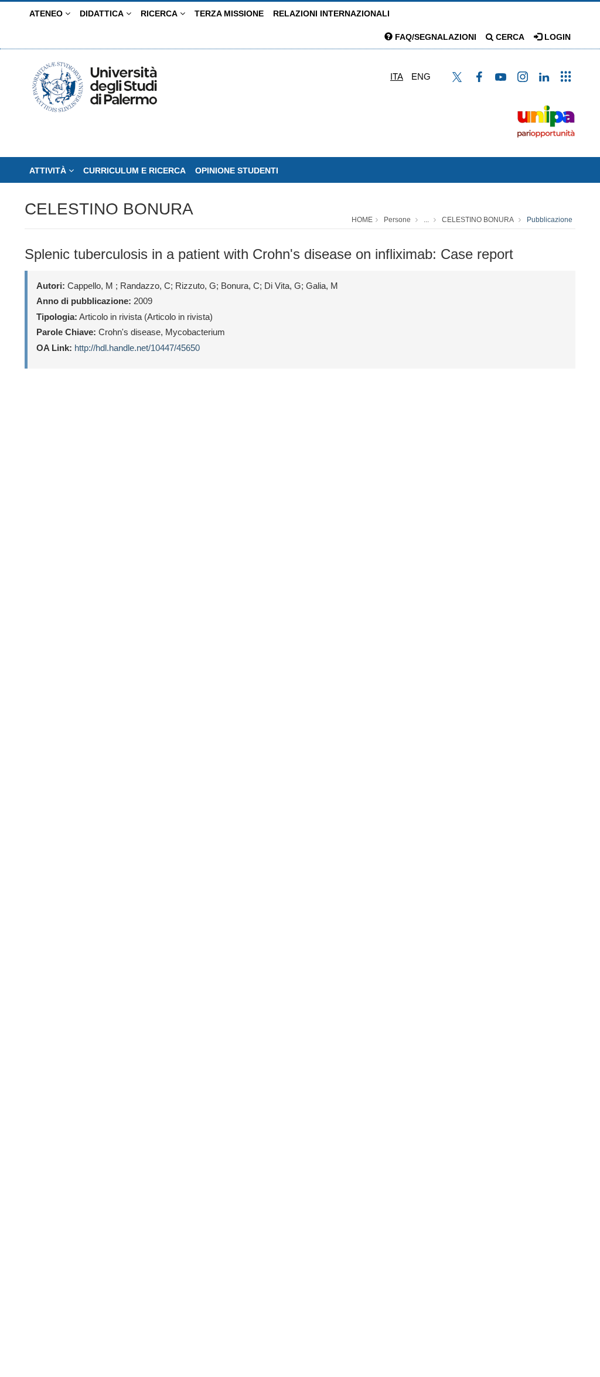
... (426, 220)
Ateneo (47, 13)
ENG (421, 76)
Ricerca (160, 13)
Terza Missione (229, 13)
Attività (49, 170)
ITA (396, 76)
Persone (397, 220)
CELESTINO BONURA (109, 209)
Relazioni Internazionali (331, 13)
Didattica (103, 13)
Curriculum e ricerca (134, 170)
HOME (362, 220)
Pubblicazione (549, 220)
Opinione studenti (236, 170)
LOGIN (556, 37)
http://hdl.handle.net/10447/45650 (137, 348)
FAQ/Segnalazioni (434, 37)
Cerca (508, 37)
